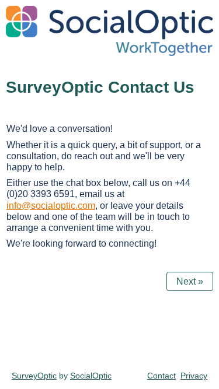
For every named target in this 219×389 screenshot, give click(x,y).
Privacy (193, 375)
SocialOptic (91, 375)
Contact (161, 375)
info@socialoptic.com (50, 206)
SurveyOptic (34, 375)
